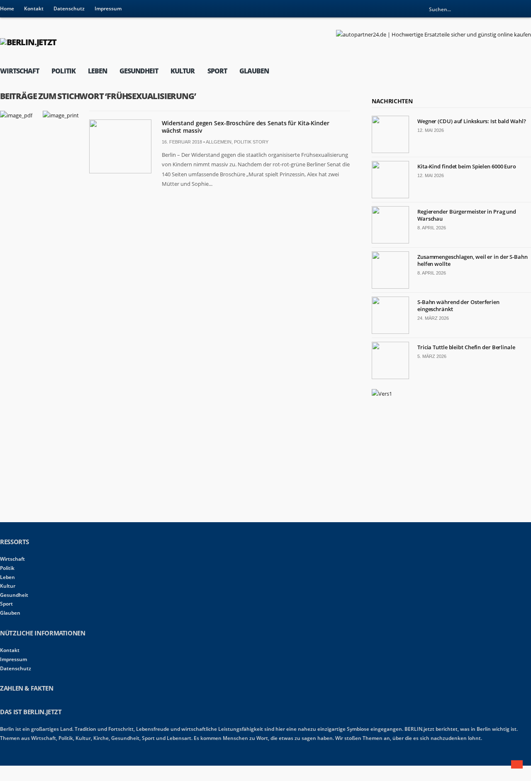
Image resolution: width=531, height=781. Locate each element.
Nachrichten (392, 101)
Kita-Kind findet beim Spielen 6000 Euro (466, 166)
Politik (63, 70)
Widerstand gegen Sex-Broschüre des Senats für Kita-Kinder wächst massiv (245, 126)
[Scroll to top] (517, 764)
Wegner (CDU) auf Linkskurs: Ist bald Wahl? (471, 121)
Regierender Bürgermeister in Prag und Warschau (466, 215)
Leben (97, 70)
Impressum (108, 8)
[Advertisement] (434, 459)
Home (7, 8)
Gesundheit (138, 70)
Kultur (183, 70)
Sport (217, 70)
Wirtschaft (19, 70)
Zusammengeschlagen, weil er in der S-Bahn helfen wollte (472, 260)
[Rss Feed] (524, 9)
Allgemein (218, 141)
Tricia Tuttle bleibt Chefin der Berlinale (466, 347)
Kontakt (34, 8)
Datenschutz (69, 8)
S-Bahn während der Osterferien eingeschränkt (458, 305)
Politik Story (251, 141)
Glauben (254, 70)
